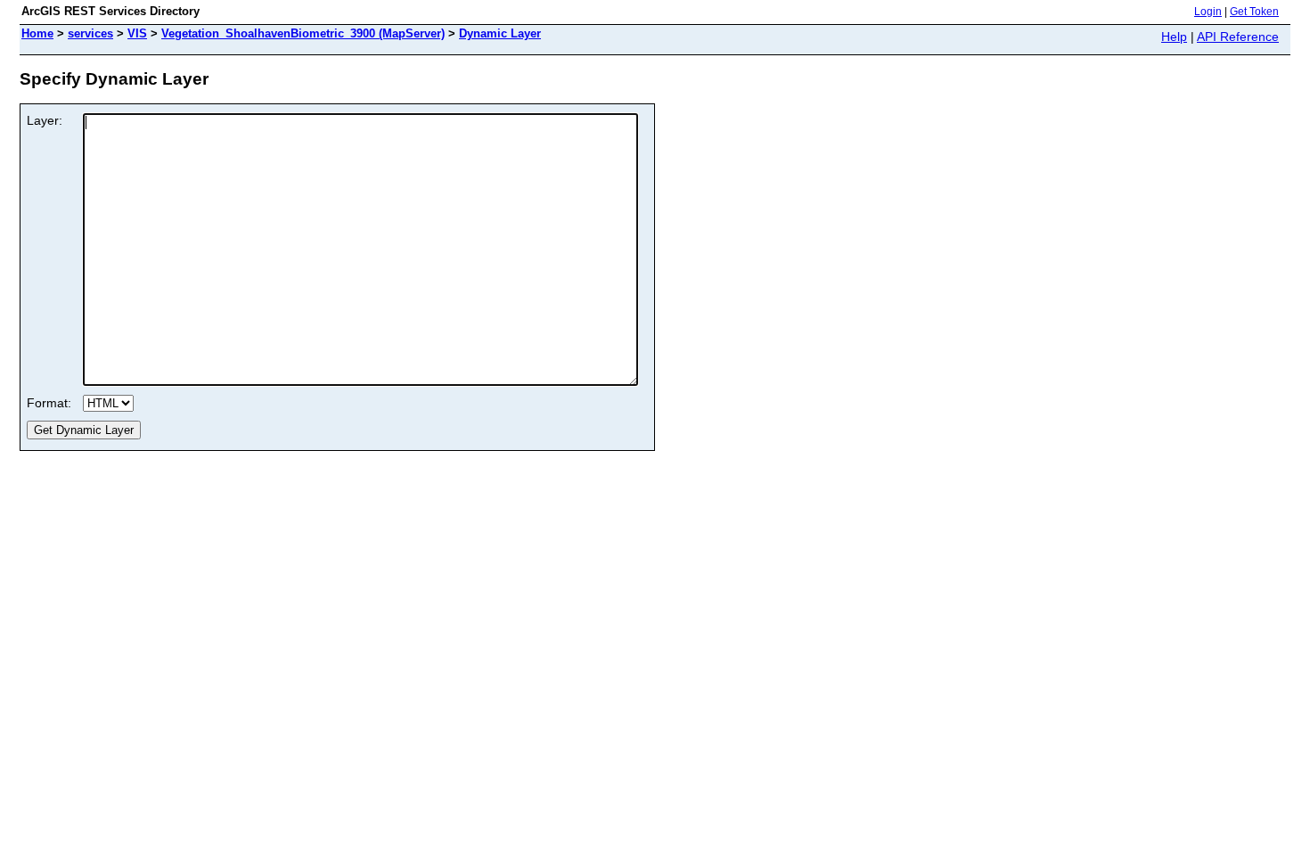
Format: (49, 403)
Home (37, 33)
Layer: (44, 120)
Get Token (1254, 11)
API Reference (1238, 36)
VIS (137, 33)
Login (1208, 11)
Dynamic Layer (500, 33)
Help (1174, 36)
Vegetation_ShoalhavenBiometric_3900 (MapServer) (303, 33)
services (90, 33)
